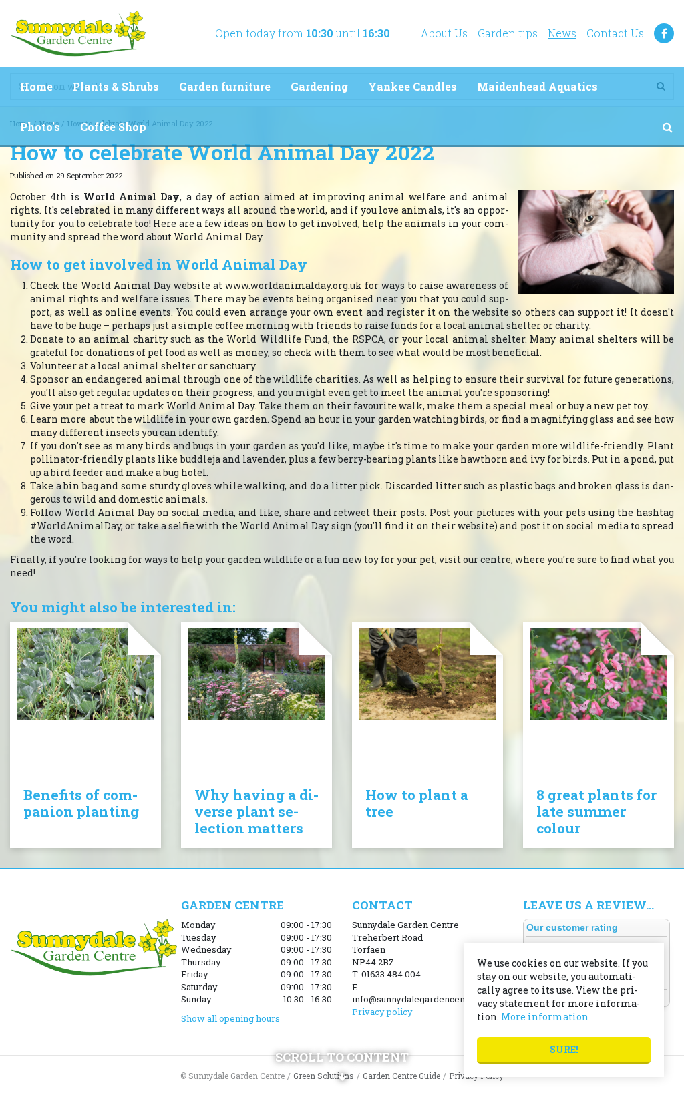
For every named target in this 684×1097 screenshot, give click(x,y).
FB (664, 33)
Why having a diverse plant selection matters (256, 811)
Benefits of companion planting (81, 803)
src (667, 127)
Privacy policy (382, 1012)
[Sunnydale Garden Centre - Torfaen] (78, 33)
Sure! (564, 1049)
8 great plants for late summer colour (596, 811)
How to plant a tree (416, 803)
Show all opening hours (230, 1018)
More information (544, 1016)
